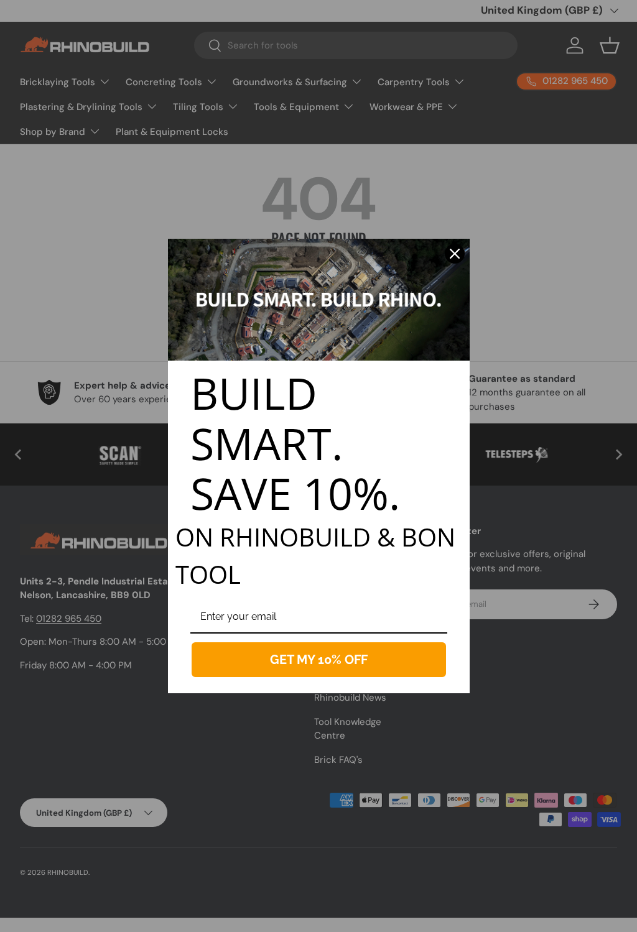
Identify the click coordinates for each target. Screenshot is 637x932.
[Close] (455, 254)
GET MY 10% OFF (319, 659)
